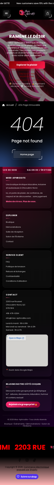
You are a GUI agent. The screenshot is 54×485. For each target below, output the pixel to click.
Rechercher (9, 435)
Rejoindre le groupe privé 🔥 (23, 404)
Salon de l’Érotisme (15, 236)
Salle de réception (14, 231)
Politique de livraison (15, 266)
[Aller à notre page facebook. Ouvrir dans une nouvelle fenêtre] (19, 460)
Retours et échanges (15, 271)
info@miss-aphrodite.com (18, 318)
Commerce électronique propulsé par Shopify (33, 468)
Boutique (10, 222)
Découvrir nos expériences (27, 75)
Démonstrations (13, 227)
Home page (27, 154)
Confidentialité (13, 276)
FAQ (8, 261)
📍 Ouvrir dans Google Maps (19, 370)
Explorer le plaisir (27, 64)
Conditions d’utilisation (16, 281)
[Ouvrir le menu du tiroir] (6, 13)
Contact (9, 241)
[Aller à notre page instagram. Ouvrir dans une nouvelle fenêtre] (27, 460)
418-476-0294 (12, 313)
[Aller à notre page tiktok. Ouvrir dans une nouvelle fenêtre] (34, 460)
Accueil (10, 105)
